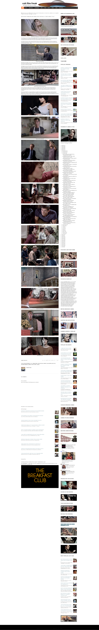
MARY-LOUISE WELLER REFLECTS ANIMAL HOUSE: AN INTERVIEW (32, 429)
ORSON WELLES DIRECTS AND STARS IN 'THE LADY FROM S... (69, 159)
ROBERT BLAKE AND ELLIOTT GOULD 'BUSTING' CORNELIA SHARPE (33, 425)
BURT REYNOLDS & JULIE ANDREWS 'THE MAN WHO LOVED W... (70, 191)
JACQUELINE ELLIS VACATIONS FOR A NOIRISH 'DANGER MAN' (69, 181)
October (64, 153)
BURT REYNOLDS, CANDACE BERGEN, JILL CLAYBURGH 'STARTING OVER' (65, 594)
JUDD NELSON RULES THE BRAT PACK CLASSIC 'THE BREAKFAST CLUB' (33, 461)
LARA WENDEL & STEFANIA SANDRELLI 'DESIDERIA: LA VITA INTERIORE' (66, 387)
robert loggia (31, 364)
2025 (62, 146)
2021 (62, 234)
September (64, 224)
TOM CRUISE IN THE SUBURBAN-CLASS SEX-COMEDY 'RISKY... (69, 203)
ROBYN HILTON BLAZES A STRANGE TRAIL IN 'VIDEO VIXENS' (31, 439)
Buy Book (61, 7)
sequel (38, 364)
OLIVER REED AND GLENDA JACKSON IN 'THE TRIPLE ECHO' (69, 167)
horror (45, 363)
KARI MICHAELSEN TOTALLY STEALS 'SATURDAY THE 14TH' (31, 420)
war (70, 524)
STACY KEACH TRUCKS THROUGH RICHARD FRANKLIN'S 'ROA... (69, 215)
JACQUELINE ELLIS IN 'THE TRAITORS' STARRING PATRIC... (69, 179)
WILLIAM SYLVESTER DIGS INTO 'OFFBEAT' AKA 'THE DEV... (68, 173)
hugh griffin (49, 363)
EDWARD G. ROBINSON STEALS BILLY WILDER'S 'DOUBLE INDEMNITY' (66, 69)
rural (35, 364)
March (64, 231)
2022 (62, 149)
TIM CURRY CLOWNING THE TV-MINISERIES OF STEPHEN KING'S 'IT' (66, 86)
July (63, 226)
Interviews (37, 7)
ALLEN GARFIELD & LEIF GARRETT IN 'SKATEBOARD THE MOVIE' (32, 415)
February (64, 232)
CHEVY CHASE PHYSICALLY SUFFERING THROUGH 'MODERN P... (69, 199)
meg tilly (54, 363)
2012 (62, 244)
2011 (62, 245)
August (64, 225)
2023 (62, 148)
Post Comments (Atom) (29, 406)
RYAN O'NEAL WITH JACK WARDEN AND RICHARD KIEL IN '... (69, 205)
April (63, 230)
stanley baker (63, 525)
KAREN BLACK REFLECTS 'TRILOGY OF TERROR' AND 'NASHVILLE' (65, 120)
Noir (53, 7)
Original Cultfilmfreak (65, 464)
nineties (65, 524)
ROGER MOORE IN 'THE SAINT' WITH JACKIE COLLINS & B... (69, 223)
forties (68, 524)
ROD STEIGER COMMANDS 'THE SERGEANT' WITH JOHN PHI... (68, 207)
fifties (62, 524)
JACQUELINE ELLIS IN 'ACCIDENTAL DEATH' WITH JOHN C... (69, 185)
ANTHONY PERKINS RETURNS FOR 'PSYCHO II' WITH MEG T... (68, 213)
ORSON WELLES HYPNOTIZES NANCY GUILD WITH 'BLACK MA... (69, 161)
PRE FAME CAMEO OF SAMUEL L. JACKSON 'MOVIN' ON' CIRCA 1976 (66, 75)
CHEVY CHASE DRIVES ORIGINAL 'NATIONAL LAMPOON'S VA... (68, 195)
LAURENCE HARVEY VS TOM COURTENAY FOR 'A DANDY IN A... (69, 169)
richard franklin (24, 364)
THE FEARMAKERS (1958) (70, 471)
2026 (62, 145)
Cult (49, 7)
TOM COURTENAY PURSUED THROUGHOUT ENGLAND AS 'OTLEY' (69, 171)
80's (41, 7)
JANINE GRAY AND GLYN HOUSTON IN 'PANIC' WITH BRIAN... (69, 219)
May (63, 229)
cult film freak (29, 3)
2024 (62, 147)
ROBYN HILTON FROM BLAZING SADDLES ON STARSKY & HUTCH (32, 448)
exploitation (40, 363)
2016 (62, 240)
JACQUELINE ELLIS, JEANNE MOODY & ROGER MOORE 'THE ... (69, 187)
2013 (62, 243)
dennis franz (35, 363)
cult (31, 363)
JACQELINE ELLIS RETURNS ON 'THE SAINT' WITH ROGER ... (69, 183)
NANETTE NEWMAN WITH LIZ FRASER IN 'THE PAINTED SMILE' (70, 217)
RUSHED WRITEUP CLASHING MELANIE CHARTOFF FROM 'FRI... (69, 209)
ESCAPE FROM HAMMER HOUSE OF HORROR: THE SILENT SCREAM (69, 193)
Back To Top (58, 628)
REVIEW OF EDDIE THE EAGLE (66, 109)
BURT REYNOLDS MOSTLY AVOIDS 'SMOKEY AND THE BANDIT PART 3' (67, 560)
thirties (73, 524)
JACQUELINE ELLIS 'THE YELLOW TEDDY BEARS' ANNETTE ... (69, 189)
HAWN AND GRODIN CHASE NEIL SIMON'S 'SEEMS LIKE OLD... (68, 201)
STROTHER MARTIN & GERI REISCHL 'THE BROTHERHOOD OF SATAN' (66, 359)
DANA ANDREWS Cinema (66, 470)
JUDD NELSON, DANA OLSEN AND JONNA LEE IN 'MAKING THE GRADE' (70, 445)
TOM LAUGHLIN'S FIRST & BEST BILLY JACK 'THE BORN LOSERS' (32, 453)
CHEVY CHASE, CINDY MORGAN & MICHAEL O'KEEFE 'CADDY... (68, 197)
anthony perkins (26, 363)
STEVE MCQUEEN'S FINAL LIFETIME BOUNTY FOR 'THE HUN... (69, 211)
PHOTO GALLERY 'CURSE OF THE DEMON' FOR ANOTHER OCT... (70, 165)
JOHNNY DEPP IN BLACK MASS (66, 348)
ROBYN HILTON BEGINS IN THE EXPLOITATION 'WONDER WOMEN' (32, 410)
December (64, 150)
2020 (62, 235)
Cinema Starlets (64, 451)
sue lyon (67, 525)
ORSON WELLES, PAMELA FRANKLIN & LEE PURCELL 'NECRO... (70, 163)
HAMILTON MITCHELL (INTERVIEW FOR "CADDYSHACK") (30, 443)
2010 (62, 246)
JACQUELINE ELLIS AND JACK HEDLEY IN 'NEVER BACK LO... (69, 177)
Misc (56, 7)
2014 (62, 242)
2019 (62, 236)
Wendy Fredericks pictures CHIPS (67, 460)
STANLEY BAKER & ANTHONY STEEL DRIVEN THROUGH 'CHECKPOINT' (66, 92)
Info (26, 7)
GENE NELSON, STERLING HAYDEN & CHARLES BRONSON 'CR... (69, 221)
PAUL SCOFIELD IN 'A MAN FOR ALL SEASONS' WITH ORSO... (68, 155)
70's (45, 7)
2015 (62, 241)
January (64, 233)
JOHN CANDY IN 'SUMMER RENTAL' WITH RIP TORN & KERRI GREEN (32, 434)
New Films (31, 7)
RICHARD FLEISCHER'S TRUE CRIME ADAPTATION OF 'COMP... (69, 157)
